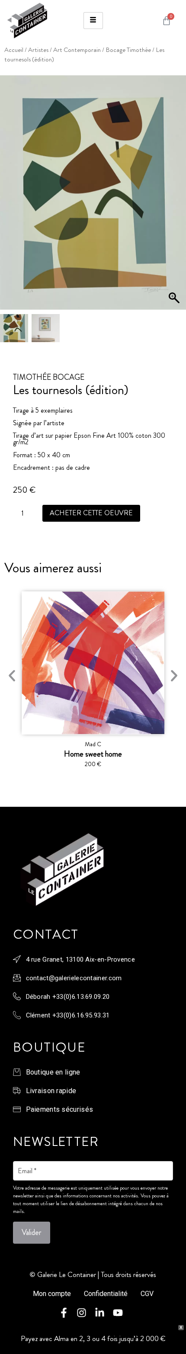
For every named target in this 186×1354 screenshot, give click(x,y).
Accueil (13, 50)
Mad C (93, 744)
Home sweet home (93, 754)
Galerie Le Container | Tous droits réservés (96, 1274)
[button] (175, 197)
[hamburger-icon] (93, 20)
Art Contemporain (77, 50)
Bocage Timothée (128, 50)
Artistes (38, 50)
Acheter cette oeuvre (91, 513)
